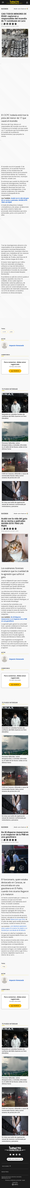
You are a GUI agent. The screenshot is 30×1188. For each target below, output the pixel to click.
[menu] (3, 2)
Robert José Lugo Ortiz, (18, 919)
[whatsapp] (4, 24)
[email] (13, 24)
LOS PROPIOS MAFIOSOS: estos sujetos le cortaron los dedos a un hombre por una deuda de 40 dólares (14, 928)
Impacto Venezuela (16, 345)
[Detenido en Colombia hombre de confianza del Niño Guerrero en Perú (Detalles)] (15, 403)
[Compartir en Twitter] (10, 24)
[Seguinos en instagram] (16, 1155)
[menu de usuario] (27, 2)
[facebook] (7, 24)
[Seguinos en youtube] (13, 1155)
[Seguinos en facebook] (19, 1155)
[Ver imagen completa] (26, 31)
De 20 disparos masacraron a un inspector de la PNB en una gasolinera (14, 619)
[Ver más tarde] (2, 24)
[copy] (16, 24)
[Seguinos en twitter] (10, 1155)
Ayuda (23, 1180)
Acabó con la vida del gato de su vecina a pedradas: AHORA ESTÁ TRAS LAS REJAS (15, 200)
